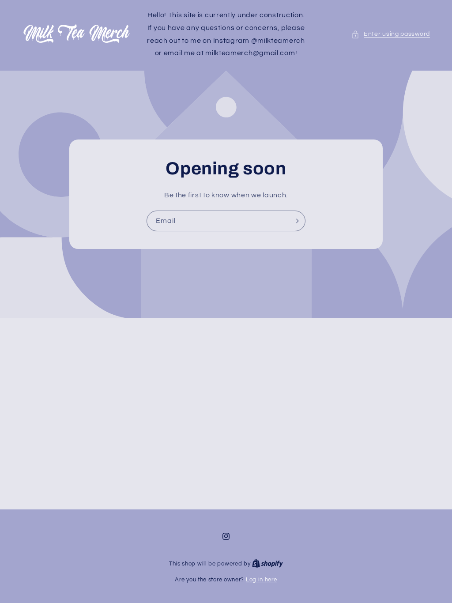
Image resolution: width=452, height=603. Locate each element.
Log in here (261, 580)
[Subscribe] (295, 221)
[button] (390, 34)
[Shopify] (267, 564)
